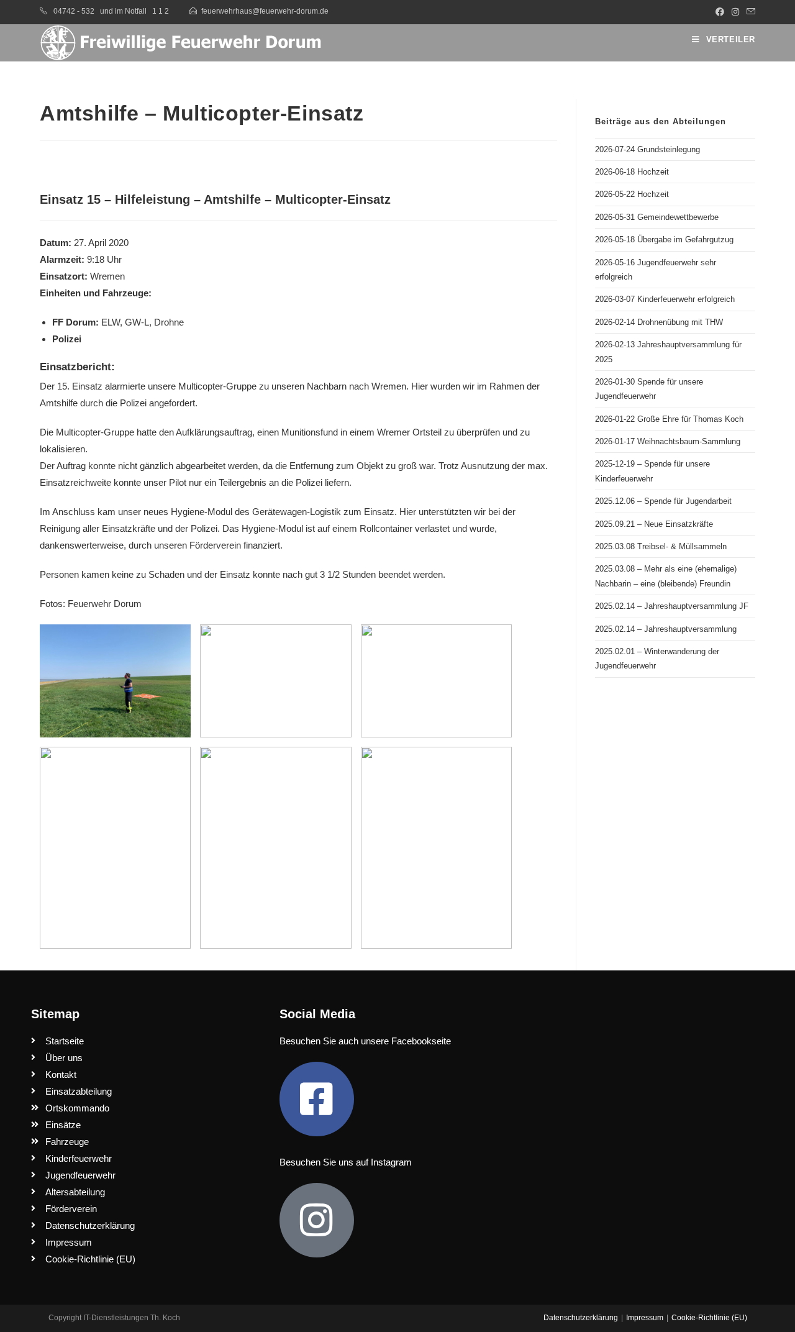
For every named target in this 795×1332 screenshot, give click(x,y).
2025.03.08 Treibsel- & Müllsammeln (661, 546)
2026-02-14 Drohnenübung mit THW (659, 322)
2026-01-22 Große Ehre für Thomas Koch (669, 419)
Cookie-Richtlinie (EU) (709, 1317)
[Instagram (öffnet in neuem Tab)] (735, 12)
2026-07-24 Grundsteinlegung (647, 149)
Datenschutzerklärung (580, 1317)
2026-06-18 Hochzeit (632, 171)
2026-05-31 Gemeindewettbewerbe (657, 217)
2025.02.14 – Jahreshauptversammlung (666, 629)
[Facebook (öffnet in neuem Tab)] (720, 12)
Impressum (644, 1317)
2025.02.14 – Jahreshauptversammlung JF (671, 606)
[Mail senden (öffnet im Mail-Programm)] (749, 12)
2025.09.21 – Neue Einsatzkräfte (654, 524)
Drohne (169, 322)
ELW (110, 322)
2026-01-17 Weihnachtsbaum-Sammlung (667, 441)
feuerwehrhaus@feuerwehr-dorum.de (265, 11)
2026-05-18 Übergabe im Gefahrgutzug (664, 239)
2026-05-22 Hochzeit (632, 194)
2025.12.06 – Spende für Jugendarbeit (663, 501)
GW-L (137, 322)
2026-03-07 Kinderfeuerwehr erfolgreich (665, 299)
